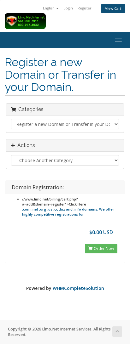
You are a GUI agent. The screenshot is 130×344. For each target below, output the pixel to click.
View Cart (113, 8)
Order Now (103, 248)
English (49, 8)
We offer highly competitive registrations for (68, 212)
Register (85, 8)
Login (68, 8)
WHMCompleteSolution (78, 288)
